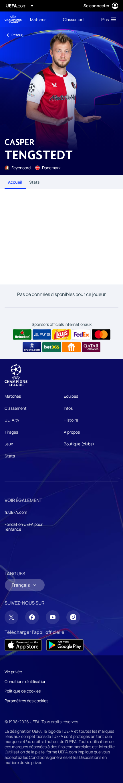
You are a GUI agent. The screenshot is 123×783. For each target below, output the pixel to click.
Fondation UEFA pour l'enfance (24, 527)
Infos (68, 408)
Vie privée (13, 671)
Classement (16, 408)
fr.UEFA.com (16, 512)
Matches (13, 396)
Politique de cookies (23, 691)
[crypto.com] (32, 347)
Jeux (9, 444)
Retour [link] (17, 34)
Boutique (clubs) (79, 444)
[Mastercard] (101, 334)
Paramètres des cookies (26, 700)
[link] (38, 19)
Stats (34, 182)
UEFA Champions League (13, 19)
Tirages (11, 432)
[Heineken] (22, 334)
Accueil (15, 182)
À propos (72, 432)
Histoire (71, 420)
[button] (107, 19)
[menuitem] (41, 19)
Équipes (71, 396)
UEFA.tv (12, 420)
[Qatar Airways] (91, 347)
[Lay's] (61, 334)
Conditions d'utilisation (25, 681)
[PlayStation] (42, 334)
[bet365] (51, 347)
